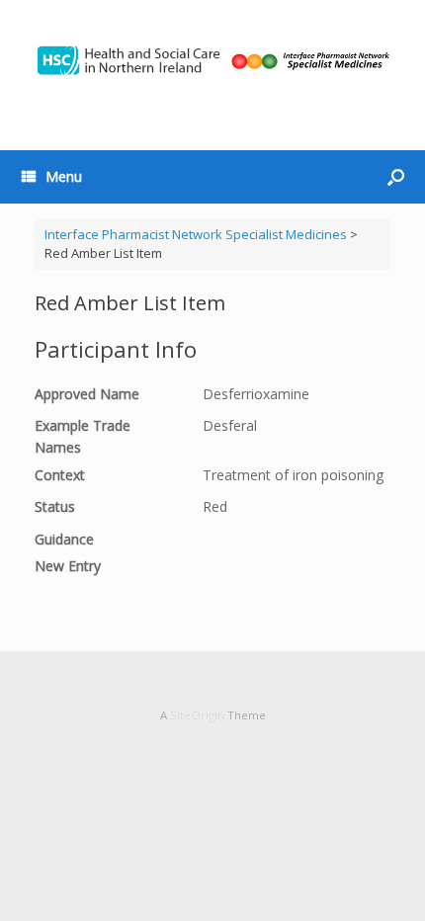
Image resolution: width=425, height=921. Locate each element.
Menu (63, 176)
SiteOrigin (197, 715)
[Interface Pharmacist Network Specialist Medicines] (212, 60)
